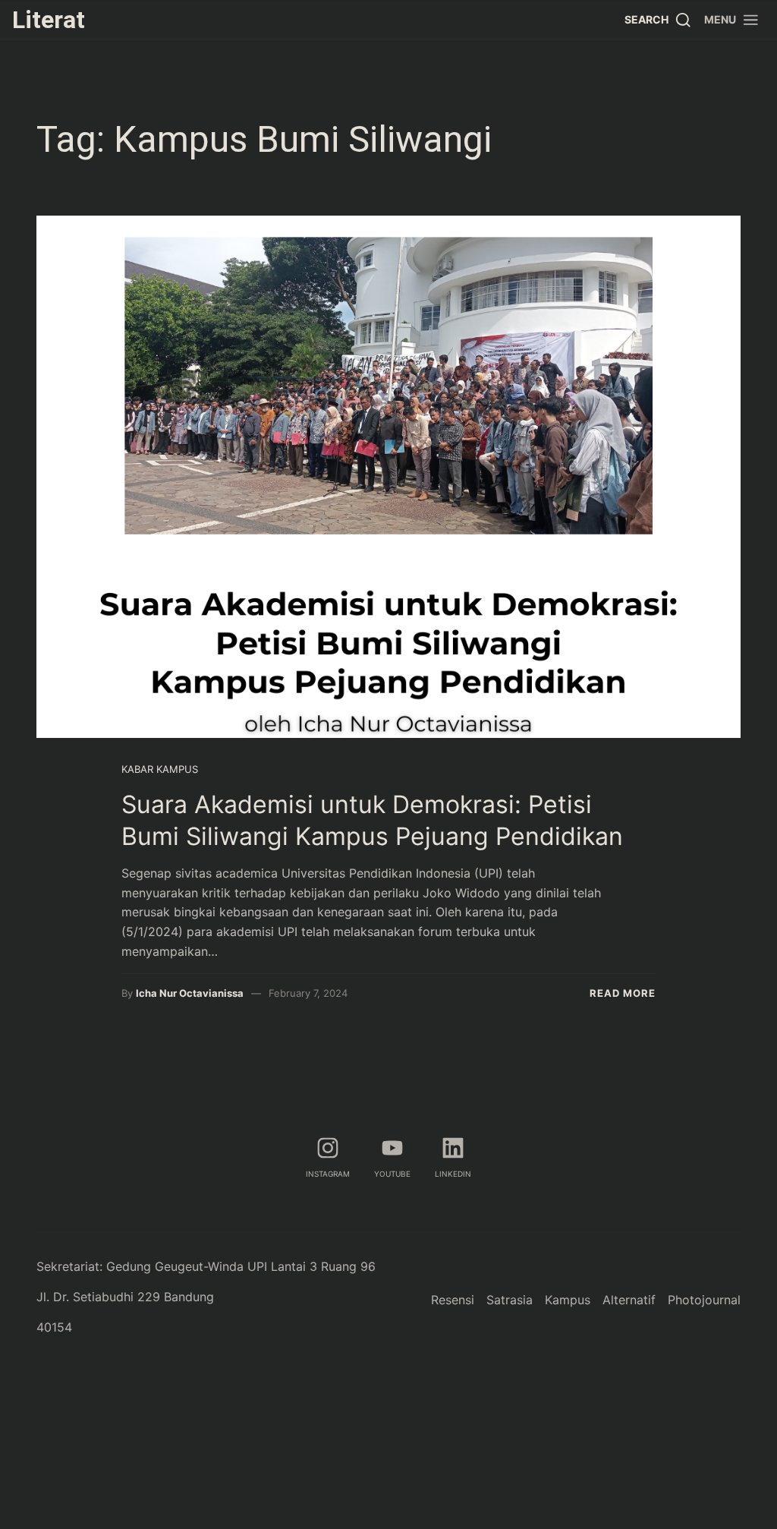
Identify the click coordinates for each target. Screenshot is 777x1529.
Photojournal (704, 1299)
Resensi (452, 1299)
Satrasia (509, 1299)
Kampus (567, 1299)
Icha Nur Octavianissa (190, 993)
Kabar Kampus (159, 769)
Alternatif (629, 1299)
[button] (732, 19)
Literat (48, 19)
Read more (623, 993)
